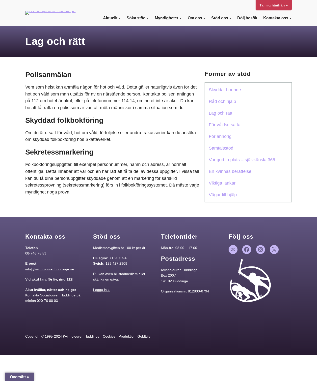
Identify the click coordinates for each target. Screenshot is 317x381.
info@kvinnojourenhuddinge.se (49, 269)
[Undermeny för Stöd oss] (230, 18)
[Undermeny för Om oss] (204, 18)
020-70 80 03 (47, 301)
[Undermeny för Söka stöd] (148, 18)
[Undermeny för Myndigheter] (180, 18)
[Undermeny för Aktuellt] (119, 18)
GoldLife (144, 336)
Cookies (109, 336)
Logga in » (101, 290)
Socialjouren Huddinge (58, 295)
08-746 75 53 (35, 253)
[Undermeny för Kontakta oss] (290, 18)
